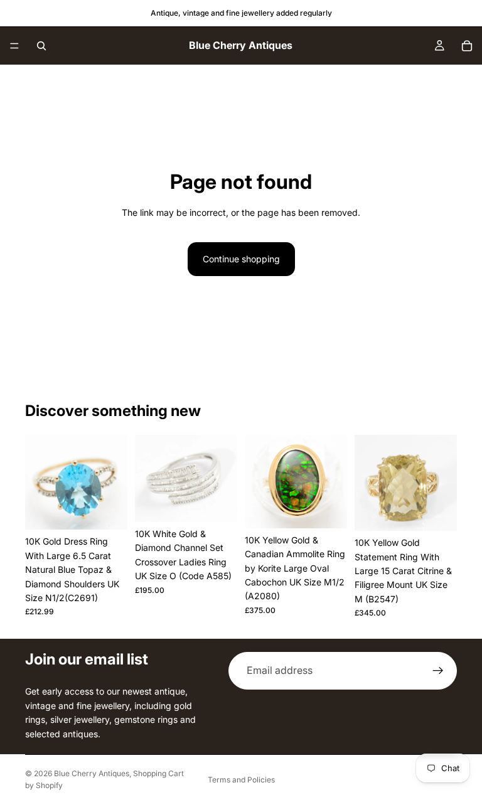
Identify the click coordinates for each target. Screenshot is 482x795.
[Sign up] (438, 671)
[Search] (41, 46)
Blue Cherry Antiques (91, 773)
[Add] (108, 510)
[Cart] (467, 46)
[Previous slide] (39, 482)
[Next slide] (113, 482)
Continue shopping (241, 258)
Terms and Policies (241, 779)
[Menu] (14, 45)
